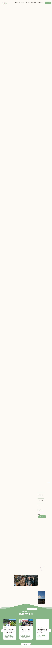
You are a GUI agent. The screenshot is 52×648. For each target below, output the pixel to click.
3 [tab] (48, 482)
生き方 (23, 635)
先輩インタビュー (28, 2)
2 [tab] (47, 482)
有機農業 (6, 637)
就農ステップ (22, 2)
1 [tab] (46, 482)
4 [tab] (49, 482)
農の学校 (11, 637)
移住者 (6, 635)
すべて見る (42, 516)
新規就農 (10, 635)
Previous (1, 629)
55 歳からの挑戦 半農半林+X (42, 629)
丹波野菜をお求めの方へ (40, 2)
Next (48, 629)
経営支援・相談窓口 (33, 2)
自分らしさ (39, 633)
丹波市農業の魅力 (17, 2)
